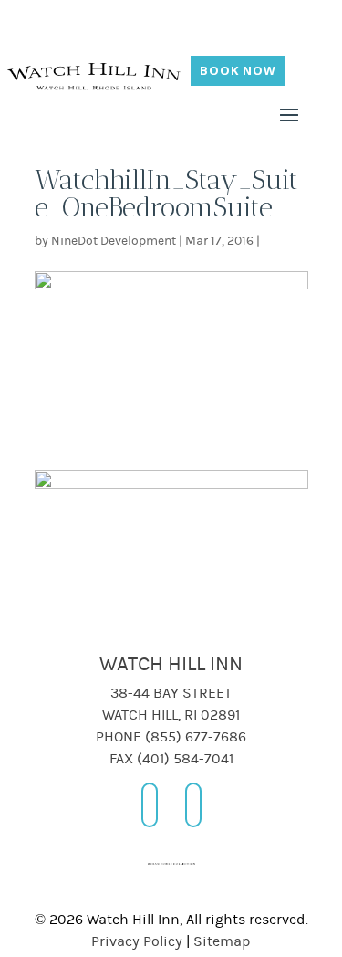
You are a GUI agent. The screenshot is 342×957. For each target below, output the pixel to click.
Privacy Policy (136, 941)
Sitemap (222, 941)
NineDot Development (113, 241)
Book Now (238, 70)
